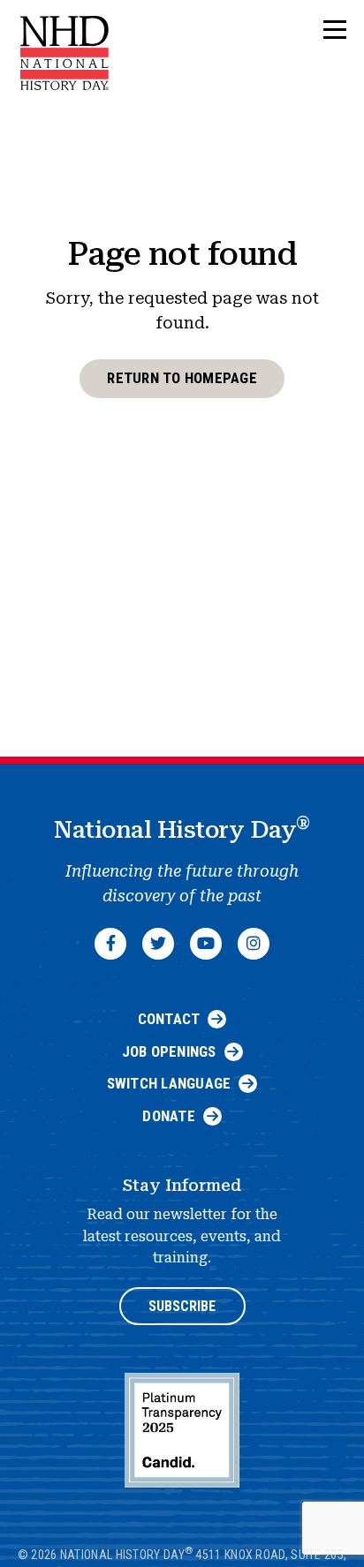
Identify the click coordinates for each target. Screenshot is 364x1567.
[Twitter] (158, 944)
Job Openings (169, 1051)
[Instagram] (253, 944)
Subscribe (182, 1306)
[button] (335, 30)
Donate (168, 1116)
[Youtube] (206, 944)
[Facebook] (110, 944)
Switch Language (169, 1083)
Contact (169, 1019)
